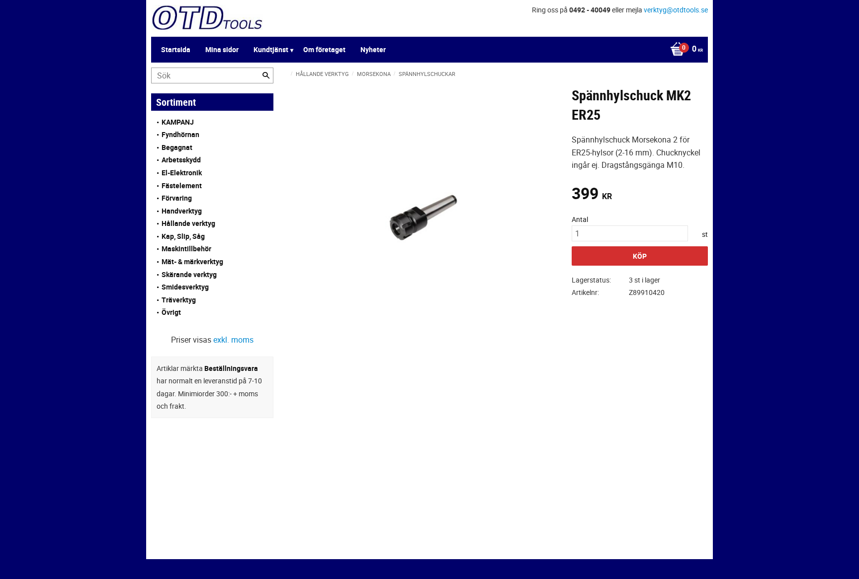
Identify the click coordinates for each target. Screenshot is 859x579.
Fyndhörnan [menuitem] (180, 134)
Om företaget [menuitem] (324, 49)
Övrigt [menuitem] (171, 312)
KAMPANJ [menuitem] (178, 122)
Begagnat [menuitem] (177, 147)
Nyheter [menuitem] (373, 49)
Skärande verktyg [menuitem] (189, 274)
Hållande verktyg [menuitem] (188, 223)
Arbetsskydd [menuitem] (181, 159)
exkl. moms (233, 339)
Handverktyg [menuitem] (182, 211)
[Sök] (265, 75)
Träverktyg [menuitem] (179, 299)
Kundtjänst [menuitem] (271, 49)
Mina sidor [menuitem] (222, 49)
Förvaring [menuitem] (177, 198)
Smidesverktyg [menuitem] (185, 286)
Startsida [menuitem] (175, 49)
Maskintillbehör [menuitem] (186, 248)
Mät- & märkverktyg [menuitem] (192, 261)
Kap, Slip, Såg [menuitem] (183, 236)
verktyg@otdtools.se (676, 9)
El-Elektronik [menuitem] (182, 172)
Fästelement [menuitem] (182, 185)
